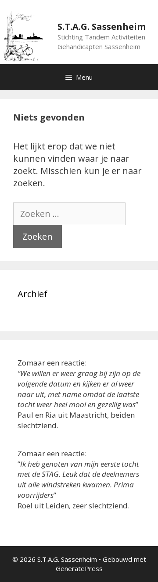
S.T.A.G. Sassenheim (101, 26)
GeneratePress (79, 568)
